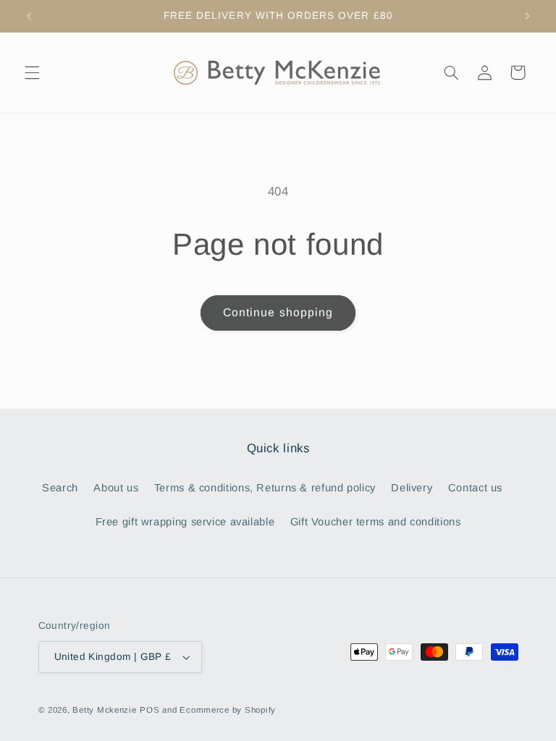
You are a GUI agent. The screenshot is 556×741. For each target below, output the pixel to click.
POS (149, 710)
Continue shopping (278, 312)
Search (60, 488)
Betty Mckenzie (104, 710)
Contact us (475, 488)
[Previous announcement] (29, 16)
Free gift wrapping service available (185, 522)
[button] (32, 72)
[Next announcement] (527, 16)
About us (115, 488)
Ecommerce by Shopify (228, 710)
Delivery (411, 488)
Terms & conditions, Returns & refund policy (265, 488)
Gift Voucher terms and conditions (375, 522)
